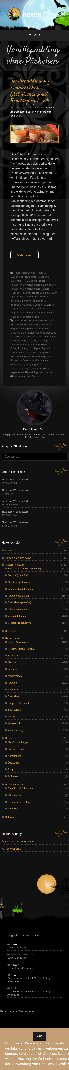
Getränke (13, 669)
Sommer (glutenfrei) (33, 300)
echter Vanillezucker (35, 320)
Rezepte (12, 682)
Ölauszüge (13, 762)
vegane (25, 364)
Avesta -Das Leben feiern (20, 841)
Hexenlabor (11, 738)
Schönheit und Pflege (19, 802)
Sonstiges (13, 689)
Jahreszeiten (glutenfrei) (20, 589)
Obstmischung (18, 340)
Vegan (29, 304)
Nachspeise (51, 336)
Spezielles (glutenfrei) (19, 602)
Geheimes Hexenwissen (19, 557)
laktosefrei (16, 336)
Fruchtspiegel (18, 324)
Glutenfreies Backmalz (20, 968)
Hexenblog (11, 631)
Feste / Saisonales (24, 272)
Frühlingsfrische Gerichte (21, 649)
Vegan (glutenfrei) (45, 304)
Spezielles (13, 696)
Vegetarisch (14, 723)
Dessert (18, 320)
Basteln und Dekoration (20, 788)
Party (46, 292)
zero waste (45, 372)
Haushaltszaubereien (19, 749)
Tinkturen (13, 776)
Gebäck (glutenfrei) (18, 575)
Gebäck (12, 662)
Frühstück (13, 655)
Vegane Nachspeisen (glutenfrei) (29, 308)
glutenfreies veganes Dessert (38, 332)
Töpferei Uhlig (13, 848)
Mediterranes (15, 676)
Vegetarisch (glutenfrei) (24, 312)
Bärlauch (10, 550)
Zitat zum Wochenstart (15, 479)
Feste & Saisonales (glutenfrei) (24, 568)
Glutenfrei (43, 276)
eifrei (52, 320)
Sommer (15, 300)
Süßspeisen (17, 304)
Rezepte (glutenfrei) (36, 296)
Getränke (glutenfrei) (19, 582)
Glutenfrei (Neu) (19, 280)
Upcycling (13, 808)
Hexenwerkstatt (14, 784)
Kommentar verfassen (27, 376)
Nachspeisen (32, 284)
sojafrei (33, 340)
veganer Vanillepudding (24, 372)
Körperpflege (14, 756)
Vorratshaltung (15, 730)
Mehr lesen (24, 255)
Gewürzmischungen (18, 742)
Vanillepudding (47, 340)
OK (39, 1036)
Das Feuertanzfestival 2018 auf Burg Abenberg (28, 980)
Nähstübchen (15, 795)
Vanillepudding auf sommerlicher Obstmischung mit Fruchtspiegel (30, 91)
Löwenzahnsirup (16, 947)
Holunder (10, 817)
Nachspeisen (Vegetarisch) (26, 292)
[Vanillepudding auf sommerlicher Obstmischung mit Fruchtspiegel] (34, 143)
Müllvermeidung (33, 336)
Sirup (10, 769)
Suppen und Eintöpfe (19, 703)
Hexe (14, 944)
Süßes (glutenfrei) (17, 609)
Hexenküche (12, 638)
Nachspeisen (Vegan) (37, 288)
